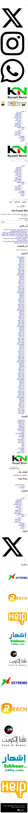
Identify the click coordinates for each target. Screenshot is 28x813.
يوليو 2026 (21, 258)
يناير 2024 (21, 302)
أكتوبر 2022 (21, 323)
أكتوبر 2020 (21, 358)
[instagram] (12, 56)
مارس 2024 (21, 299)
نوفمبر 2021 (21, 339)
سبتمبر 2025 (21, 273)
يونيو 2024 (21, 295)
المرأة (22, 139)
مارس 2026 (21, 264)
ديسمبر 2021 (21, 338)
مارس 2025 (21, 282)
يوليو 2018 (21, 398)
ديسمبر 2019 (21, 373)
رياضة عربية (18, 133)
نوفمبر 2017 (21, 410)
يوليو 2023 (21, 311)
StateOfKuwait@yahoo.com (20, 475)
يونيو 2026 (21, 259)
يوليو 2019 (21, 380)
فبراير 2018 (21, 405)
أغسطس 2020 (20, 361)
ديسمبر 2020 (21, 355)
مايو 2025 (21, 279)
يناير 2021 (21, 354)
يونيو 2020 (21, 364)
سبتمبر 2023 (21, 308)
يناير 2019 (21, 389)
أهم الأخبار (18, 112)
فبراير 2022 (21, 335)
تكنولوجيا (22, 136)
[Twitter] (12, 29)
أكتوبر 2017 (21, 411)
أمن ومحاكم (18, 123)
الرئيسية (24, 202)
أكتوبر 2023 (21, 307)
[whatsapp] (12, 84)
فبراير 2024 (21, 301)
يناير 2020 (21, 372)
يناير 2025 (21, 285)
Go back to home (23, 218)
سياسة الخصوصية (19, 484)
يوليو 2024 (21, 293)
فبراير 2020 (21, 370)
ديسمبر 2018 (21, 391)
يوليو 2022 (21, 327)
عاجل (10, 202)
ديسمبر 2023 (21, 304)
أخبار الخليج (18, 114)
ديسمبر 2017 (21, 408)
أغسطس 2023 (20, 310)
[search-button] (12, 160)
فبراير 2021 (21, 352)
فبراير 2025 (21, 283)
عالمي (22, 445)
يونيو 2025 (21, 277)
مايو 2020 (21, 366)
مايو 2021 (21, 348)
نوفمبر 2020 (21, 357)
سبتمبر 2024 (21, 290)
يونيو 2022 (21, 329)
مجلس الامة (18, 124)
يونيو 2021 (21, 346)
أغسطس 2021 (20, 344)
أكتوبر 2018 (21, 394)
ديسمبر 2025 (21, 268)
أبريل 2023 (21, 316)
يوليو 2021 (21, 345)
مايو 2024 (21, 296)
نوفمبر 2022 (21, 321)
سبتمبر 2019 (21, 377)
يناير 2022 (21, 336)
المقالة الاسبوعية (20, 433)
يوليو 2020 (21, 363)
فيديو (23, 446)
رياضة (22, 129)
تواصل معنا (21, 487)
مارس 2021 (21, 351)
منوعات (22, 140)
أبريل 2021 (21, 349)
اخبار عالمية (18, 120)
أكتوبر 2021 (21, 341)
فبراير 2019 (21, 388)
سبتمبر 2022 (21, 324)
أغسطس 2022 (20, 326)
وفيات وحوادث (17, 126)
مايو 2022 (21, 330)
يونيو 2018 (21, 400)
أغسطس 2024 (20, 292)
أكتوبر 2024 (21, 289)
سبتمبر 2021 (21, 342)
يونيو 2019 (21, 382)
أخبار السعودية (17, 117)
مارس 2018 (21, 404)
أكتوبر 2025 (21, 271)
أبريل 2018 (21, 403)
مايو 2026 (21, 261)
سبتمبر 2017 (21, 413)
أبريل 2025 (21, 280)
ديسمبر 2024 (21, 286)
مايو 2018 (21, 401)
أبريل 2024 (21, 298)
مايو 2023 (21, 314)
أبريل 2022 (21, 332)
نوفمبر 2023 (21, 305)
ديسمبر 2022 (21, 320)
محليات (19, 121)
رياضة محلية (18, 131)
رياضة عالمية (17, 134)
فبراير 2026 (21, 265)
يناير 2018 (21, 407)
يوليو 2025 (21, 276)
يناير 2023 (21, 318)
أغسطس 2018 (20, 397)
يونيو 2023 (21, 313)
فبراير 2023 (21, 317)
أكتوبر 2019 (21, 376)
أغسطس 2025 (20, 274)
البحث (25, 220)
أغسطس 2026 (20, 257)
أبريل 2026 (21, 262)
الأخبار (22, 111)
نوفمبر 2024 (21, 288)
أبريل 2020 (21, 367)
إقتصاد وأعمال (20, 127)
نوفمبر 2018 (21, 392)
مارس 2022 (21, 333)
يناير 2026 (21, 267)
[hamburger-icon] (26, 107)
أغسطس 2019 (20, 379)
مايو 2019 (21, 383)
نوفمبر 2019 (21, 374)
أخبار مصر (18, 118)
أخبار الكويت (18, 115)
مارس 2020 (21, 369)
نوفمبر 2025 (21, 270)
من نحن (22, 486)
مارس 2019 (21, 386)
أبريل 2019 (21, 385)
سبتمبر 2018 (21, 395)
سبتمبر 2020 (21, 360)
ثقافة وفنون (21, 137)
